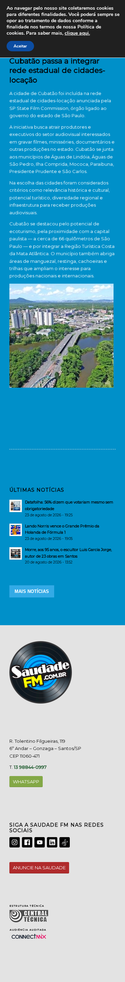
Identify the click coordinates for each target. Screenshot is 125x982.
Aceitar (20, 46)
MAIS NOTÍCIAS (32, 591)
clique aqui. (77, 33)
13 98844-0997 (30, 767)
